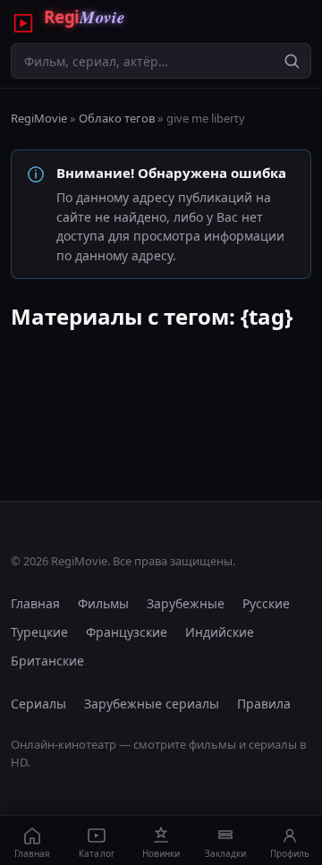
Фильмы (103, 603)
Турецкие (39, 631)
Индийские (219, 631)
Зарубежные (186, 603)
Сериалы (38, 703)
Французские (126, 631)
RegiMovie (39, 118)
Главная (35, 603)
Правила (264, 703)
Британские (47, 660)
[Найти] (291, 61)
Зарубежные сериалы (151, 703)
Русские (266, 603)
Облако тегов (117, 118)
